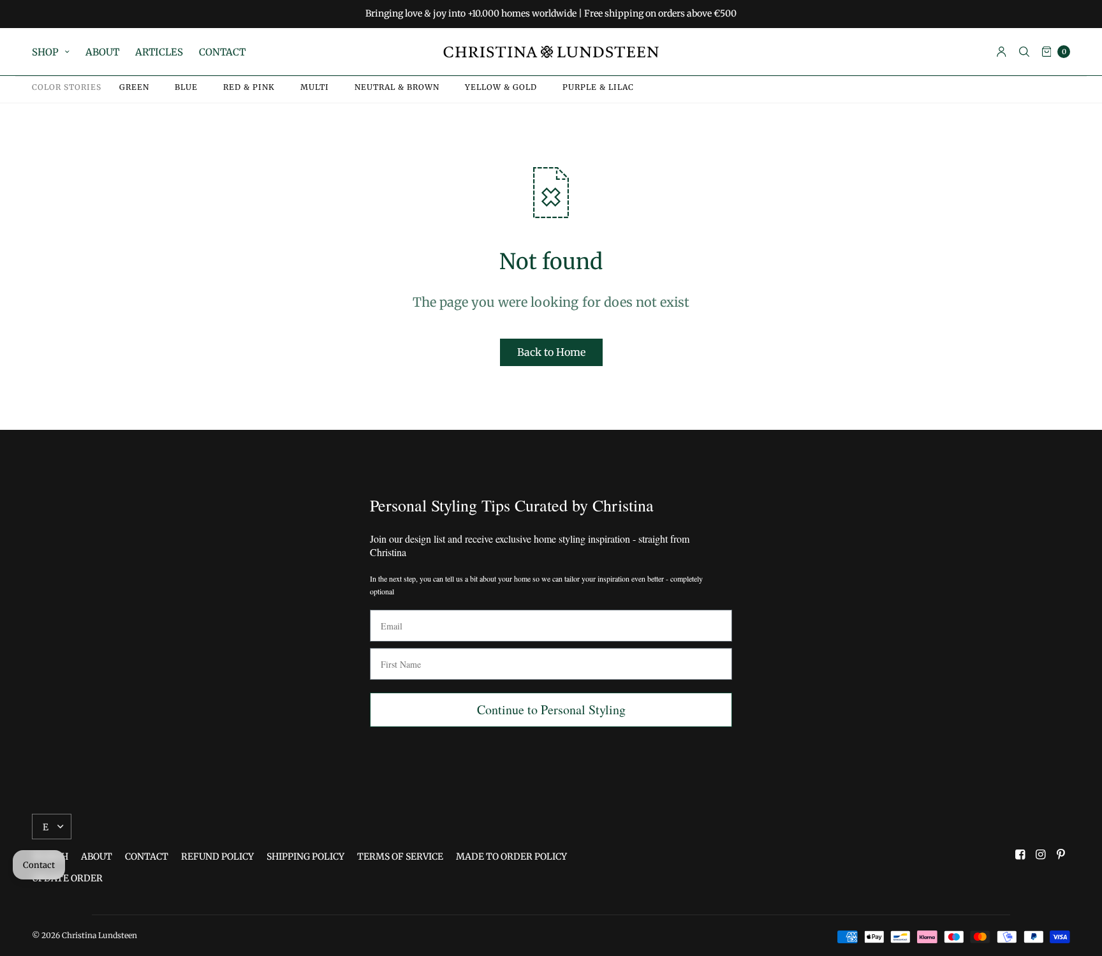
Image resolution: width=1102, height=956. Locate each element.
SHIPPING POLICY (305, 856)
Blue (186, 87)
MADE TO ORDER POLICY (511, 856)
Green (134, 87)
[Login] (1001, 51)
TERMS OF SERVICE (400, 856)
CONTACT (222, 52)
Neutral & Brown (397, 87)
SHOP (45, 52)
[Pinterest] (1061, 854)
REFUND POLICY (217, 856)
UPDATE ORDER (67, 878)
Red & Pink (249, 87)
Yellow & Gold (501, 87)
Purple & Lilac (598, 87)
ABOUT (102, 52)
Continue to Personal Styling (551, 709)
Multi (314, 87)
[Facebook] (1020, 854)
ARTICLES (159, 52)
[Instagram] (1041, 854)
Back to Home (551, 352)
